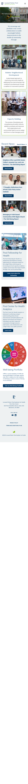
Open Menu (25, 3)
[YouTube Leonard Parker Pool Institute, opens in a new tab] (12, 415)
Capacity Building (14, 119)
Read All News (21, 144)
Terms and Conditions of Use (14, 425)
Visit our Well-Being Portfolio (13, 386)
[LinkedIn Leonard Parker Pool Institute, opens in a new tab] (15, 415)
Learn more (8, 330)
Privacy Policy (14, 422)
